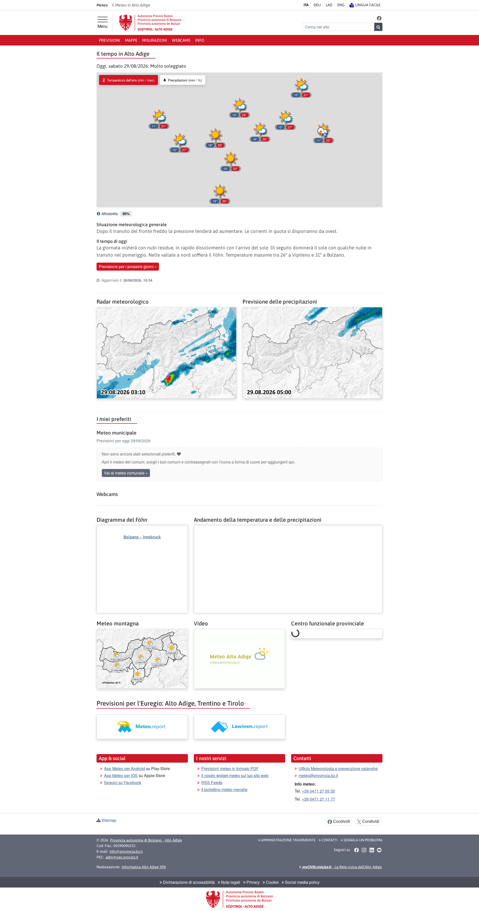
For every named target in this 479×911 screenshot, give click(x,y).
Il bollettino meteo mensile (224, 789)
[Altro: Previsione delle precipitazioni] (312, 352)
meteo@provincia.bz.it (318, 775)
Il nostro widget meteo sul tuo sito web (234, 775)
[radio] (128, 80)
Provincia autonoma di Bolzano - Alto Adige (146, 840)
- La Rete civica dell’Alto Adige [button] (341, 867)
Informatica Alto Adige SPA (144, 867)
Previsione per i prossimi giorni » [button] (128, 266)
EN (341, 5)
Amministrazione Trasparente (288, 840)
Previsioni (109, 40)
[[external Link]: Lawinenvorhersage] (239, 727)
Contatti (329, 840)
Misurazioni (154, 40)
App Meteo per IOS (121, 775)
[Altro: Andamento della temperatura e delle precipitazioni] (288, 529)
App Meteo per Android (124, 768)
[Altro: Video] (239, 658)
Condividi (341, 821)
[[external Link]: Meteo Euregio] (142, 727)
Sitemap (109, 820)
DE (317, 5)
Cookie (272, 882)
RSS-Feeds (211, 782)
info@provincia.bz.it (126, 851)
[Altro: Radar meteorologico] (166, 352)
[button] (379, 17)
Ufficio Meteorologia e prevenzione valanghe (338, 768)
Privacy (252, 882)
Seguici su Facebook (122, 782)
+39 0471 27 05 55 (318, 791)
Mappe (131, 40)
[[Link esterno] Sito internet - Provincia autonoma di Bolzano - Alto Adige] (150, 22)
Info (199, 40)
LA (329, 5)
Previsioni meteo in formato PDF (230, 768)
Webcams (181, 40)
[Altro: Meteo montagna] (142, 658)
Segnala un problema (362, 840)
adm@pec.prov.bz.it (122, 857)
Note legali (230, 882)
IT (306, 5)
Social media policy (302, 882)
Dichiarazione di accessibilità (188, 882)
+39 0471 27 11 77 (318, 799)
